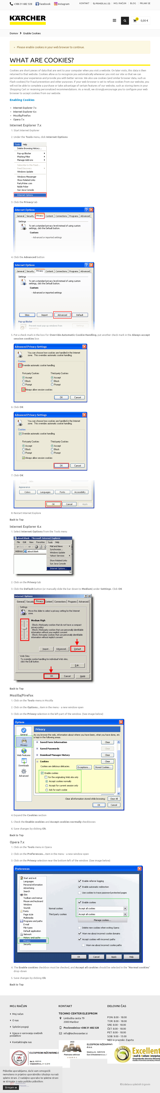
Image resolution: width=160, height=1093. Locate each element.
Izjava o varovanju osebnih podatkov (26, 1034)
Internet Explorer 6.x (24, 111)
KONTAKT (84, 3)
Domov (14, 33)
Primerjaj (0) (103, 3)
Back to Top (17, 519)
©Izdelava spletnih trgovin (135, 1084)
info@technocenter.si (76, 1033)
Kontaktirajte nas (22, 1042)
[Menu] (114, 20)
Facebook (45, 4)
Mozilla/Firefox (22, 115)
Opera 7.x (18, 119)
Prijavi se (145, 3)
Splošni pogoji (20, 1026)
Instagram (63, 4)
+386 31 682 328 (22, 4)
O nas (15, 1020)
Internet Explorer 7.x (24, 107)
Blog (133, 3)
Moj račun (120, 3)
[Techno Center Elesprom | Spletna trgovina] (28, 20)
